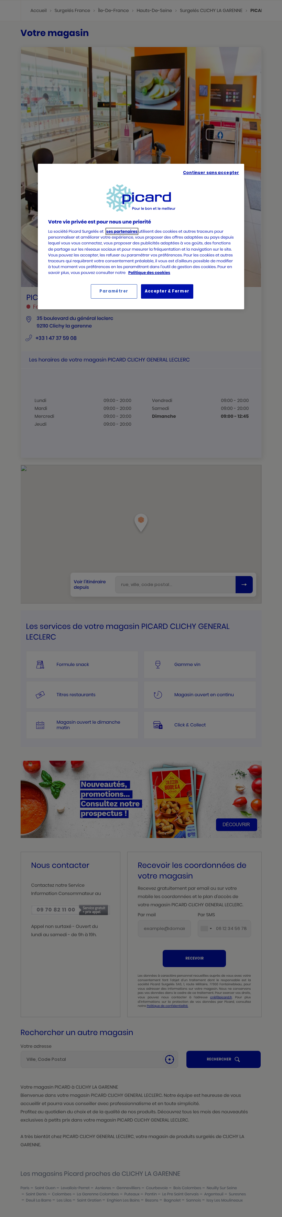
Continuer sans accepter (211, 172)
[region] (141, 236)
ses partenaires (122, 231)
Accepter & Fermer (167, 291)
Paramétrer (113, 291)
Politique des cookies (149, 272)
